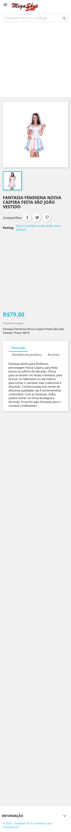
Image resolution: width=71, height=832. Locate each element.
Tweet (37, 217)
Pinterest (47, 217)
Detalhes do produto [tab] (26, 354)
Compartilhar (27, 217)
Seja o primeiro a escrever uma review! (38, 227)
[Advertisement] (35, 59)
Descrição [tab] (18, 348)
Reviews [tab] (53, 354)
